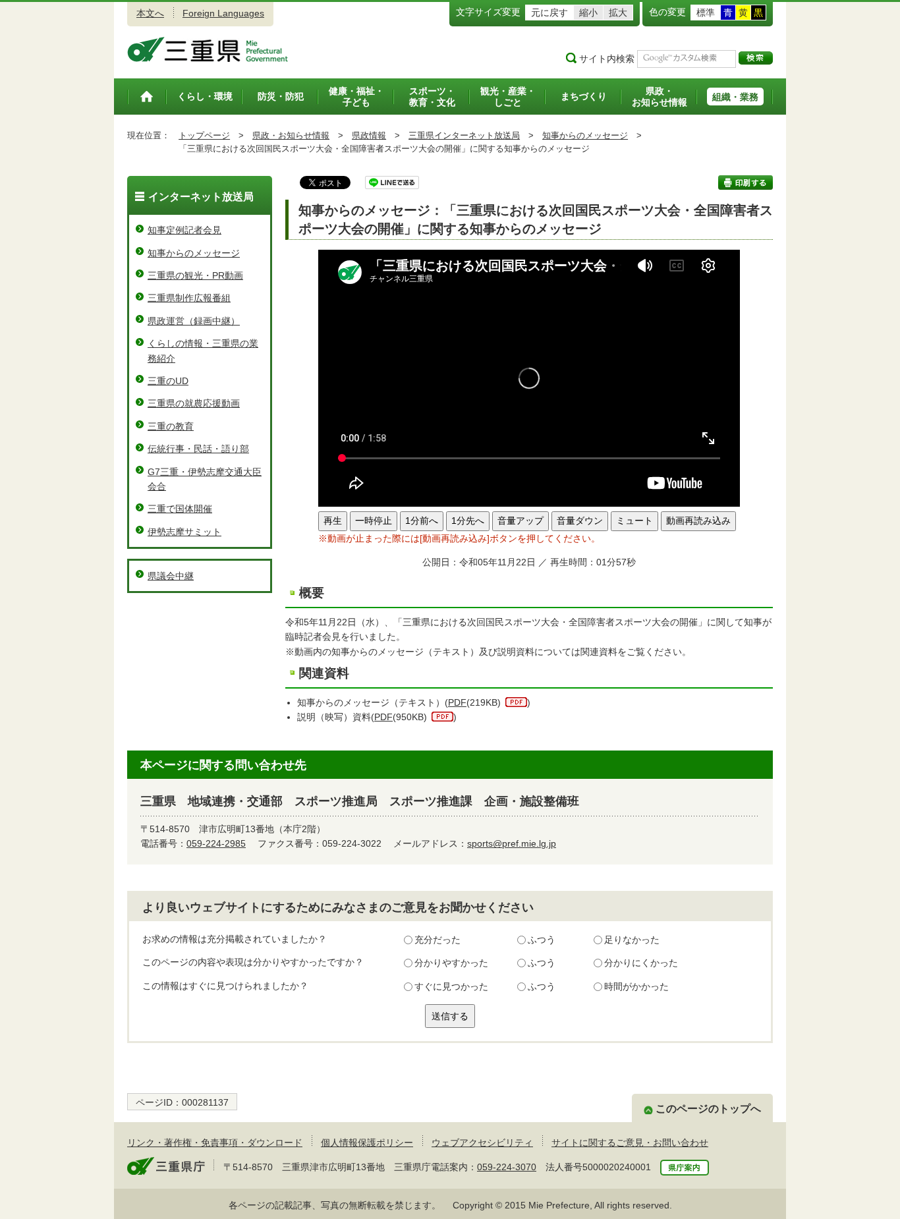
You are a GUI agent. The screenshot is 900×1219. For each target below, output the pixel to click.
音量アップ (520, 520)
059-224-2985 (216, 843)
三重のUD (168, 381)
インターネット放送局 (201, 196)
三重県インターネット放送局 (464, 135)
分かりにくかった (641, 962)
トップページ (204, 135)
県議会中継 (171, 576)
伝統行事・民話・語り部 (198, 448)
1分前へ (421, 520)
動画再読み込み (698, 520)
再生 (332, 520)
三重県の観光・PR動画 (195, 275)
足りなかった (632, 939)
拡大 (618, 12)
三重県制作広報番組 (189, 298)
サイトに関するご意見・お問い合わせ (629, 1142)
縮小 (588, 12)
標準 (705, 12)
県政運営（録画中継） (194, 321)
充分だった (437, 939)
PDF (457, 702)
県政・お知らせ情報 (290, 135)
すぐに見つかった (451, 986)
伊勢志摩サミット (184, 531)
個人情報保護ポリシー (367, 1142)
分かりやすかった (451, 962)
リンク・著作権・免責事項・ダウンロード (214, 1142)
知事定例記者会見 (184, 230)
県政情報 (369, 135)
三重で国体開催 (180, 508)
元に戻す (549, 12)
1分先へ (467, 520)
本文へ (150, 13)
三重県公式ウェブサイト (208, 49)
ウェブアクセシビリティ (482, 1142)
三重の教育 (171, 426)
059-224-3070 (506, 1167)
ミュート (634, 520)
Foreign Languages (223, 13)
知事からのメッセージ (585, 135)
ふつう (541, 939)
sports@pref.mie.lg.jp (511, 843)
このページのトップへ (708, 1108)
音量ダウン (580, 520)
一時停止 (373, 520)
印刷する (745, 182)
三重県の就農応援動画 (194, 403)
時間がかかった (636, 986)
